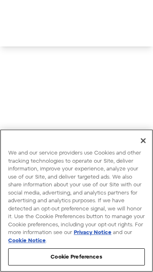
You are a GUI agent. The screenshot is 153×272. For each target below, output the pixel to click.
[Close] (143, 141)
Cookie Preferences (76, 256)
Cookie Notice (27, 240)
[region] (76, 200)
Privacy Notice (92, 232)
